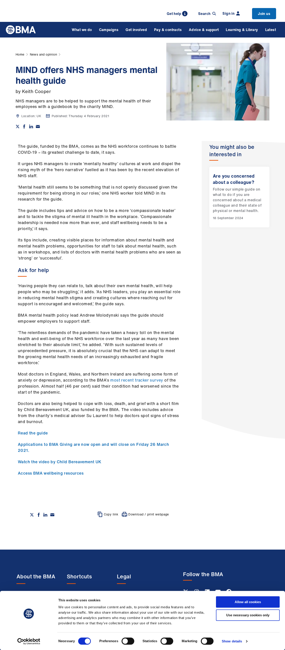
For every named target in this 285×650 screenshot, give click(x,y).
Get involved (136, 29)
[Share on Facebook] (24, 127)
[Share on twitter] (18, 127)
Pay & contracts (168, 29)
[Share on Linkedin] (31, 127)
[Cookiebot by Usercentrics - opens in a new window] (28, 641)
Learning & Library (242, 29)
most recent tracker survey (136, 380)
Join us (264, 13)
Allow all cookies (248, 602)
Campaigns (109, 29)
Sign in (228, 13)
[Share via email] (38, 127)
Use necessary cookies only (247, 615)
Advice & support (204, 29)
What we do (82, 29)
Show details (232, 641)
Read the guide (33, 433)
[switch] (128, 641)
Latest (270, 29)
